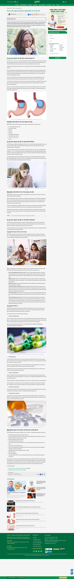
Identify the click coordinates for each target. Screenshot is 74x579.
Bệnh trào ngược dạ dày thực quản (13, 60)
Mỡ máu (51, 51)
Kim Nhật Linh (13, 14)
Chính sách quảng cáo (37, 546)
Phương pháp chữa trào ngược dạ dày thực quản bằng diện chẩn (41, 482)
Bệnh (11, 8)
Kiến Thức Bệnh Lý (42, 4)
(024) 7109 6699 (11, 543)
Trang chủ (17, 4)
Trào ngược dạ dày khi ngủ (13, 137)
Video (54, 4)
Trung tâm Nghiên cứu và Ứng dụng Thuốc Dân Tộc (37, 1)
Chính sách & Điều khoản (37, 542)
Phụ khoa (52, 50)
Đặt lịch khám (63, 577)
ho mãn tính (12, 151)
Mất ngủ (61, 48)
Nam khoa (52, 44)
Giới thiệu (35, 537)
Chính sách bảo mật (36, 544)
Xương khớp (62, 47)
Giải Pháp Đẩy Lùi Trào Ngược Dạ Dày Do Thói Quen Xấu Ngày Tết (40, 494)
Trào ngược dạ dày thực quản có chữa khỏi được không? (24, 215)
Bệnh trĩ (61, 46)
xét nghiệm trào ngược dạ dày (17, 469)
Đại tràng (61, 50)
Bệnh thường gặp (24, 4)
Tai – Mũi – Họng (53, 48)
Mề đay (51, 46)
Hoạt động (49, 4)
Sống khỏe (35, 4)
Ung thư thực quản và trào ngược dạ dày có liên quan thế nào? (27, 519)
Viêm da (61, 44)
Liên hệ (57, 4)
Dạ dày (51, 47)
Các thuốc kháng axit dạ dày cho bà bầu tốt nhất (25, 525)
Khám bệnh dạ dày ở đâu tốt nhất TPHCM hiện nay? (25, 500)
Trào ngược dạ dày (18, 8)
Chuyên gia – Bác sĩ (36, 539)
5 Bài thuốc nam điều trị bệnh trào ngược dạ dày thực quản (40, 488)
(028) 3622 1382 (11, 549)
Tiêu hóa (14, 8)
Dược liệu (30, 4)
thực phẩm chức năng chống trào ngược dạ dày (18, 468)
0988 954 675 (53, 543)
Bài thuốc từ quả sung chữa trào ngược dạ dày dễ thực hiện (27, 513)
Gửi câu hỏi (57, 57)
